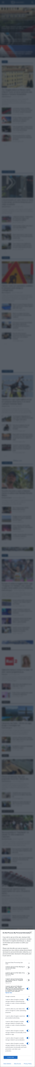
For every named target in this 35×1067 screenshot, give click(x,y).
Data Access (17, 1063)
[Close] (31, 933)
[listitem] (17, 963)
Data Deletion (7, 1063)
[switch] (28, 967)
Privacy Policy (28, 1063)
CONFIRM (10, 1057)
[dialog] (17, 998)
